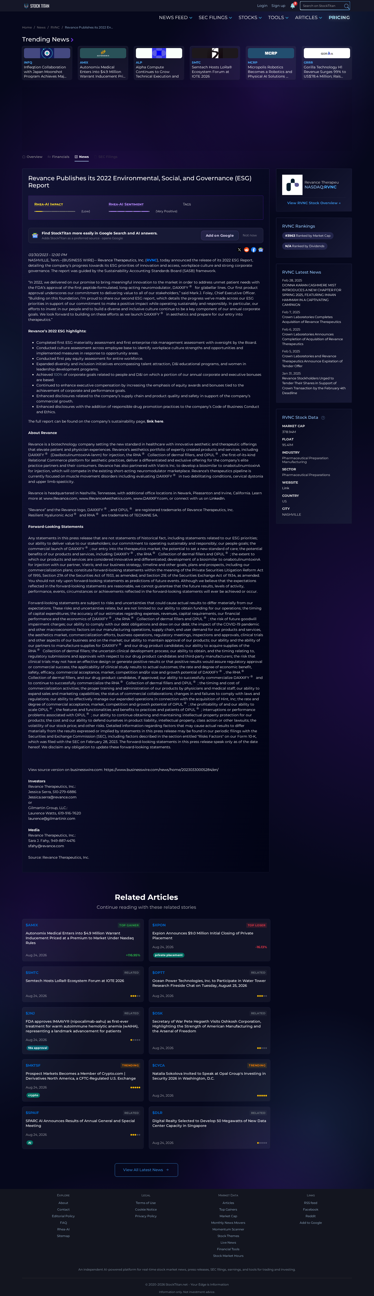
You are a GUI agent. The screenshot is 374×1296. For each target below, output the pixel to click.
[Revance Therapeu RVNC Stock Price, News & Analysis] (292, 185)
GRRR (308, 62)
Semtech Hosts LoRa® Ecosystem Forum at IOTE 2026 (212, 72)
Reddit (311, 1216)
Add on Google (220, 235)
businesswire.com (86, 769)
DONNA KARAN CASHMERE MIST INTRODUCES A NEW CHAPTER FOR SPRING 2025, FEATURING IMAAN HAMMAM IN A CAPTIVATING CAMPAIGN (311, 295)
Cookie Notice (146, 1209)
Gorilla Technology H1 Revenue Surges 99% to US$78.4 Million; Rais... (325, 72)
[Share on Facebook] (252, 249)
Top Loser (257, 925)
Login (262, 5)
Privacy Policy (146, 1216)
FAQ (63, 1223)
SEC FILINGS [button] (213, 17)
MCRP (252, 62)
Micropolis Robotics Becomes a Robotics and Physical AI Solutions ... (270, 72)
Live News (228, 1242)
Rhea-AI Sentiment (126, 204)
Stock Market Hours (228, 1256)
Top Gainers (228, 1209)
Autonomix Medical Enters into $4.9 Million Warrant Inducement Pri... (102, 72)
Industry (291, 452)
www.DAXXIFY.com (150, 498)
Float (288, 439)
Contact (63, 1209)
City (286, 509)
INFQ (28, 62)
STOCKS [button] (248, 17)
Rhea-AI (63, 1229)
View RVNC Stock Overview (314, 203)
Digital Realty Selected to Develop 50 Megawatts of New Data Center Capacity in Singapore (209, 1123)
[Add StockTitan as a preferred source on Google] (259, 249)
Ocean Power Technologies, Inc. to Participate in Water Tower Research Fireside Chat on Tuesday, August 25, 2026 (209, 983)
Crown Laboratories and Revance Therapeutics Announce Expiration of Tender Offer (312, 361)
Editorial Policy (63, 1216)
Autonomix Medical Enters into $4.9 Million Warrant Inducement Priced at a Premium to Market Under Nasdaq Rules (80, 938)
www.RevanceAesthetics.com (105, 498)
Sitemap (63, 1236)
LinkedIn (216, 498)
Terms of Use (146, 1203)
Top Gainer (129, 925)
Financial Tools (228, 1249)
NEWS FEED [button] (173, 17)
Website (290, 482)
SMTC (196, 62)
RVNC (152, 260)
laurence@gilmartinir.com (51, 818)
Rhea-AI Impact (48, 204)
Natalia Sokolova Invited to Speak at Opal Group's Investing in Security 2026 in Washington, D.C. (209, 1076)
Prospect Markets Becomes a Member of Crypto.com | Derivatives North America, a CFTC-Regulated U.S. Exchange (81, 1076)
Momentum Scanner (228, 1229)
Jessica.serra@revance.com (52, 797)
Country (290, 496)
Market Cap (293, 426)
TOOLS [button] (276, 17)
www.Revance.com (60, 498)
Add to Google (311, 1223)
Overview (34, 157)
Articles (228, 1203)
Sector (289, 469)
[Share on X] (238, 249)
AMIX (84, 62)
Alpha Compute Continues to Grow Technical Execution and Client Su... (157, 74)
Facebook (310, 1209)
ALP (139, 62)
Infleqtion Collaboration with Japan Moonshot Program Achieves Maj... (45, 72)
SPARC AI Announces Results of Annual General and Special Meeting (80, 1123)
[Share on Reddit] (245, 249)
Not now (250, 235)
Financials (60, 157)
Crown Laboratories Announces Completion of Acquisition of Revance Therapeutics (312, 339)
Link (285, 488)
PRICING (339, 17)
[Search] (346, 6)
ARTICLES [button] (306, 17)
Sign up (278, 5)
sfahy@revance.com (46, 846)
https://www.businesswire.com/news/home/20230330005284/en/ (161, 769)
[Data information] (323, 418)
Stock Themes (228, 1236)
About (63, 1203)
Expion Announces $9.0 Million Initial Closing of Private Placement (202, 935)
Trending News (45, 39)
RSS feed (310, 1203)
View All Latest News (143, 1169)
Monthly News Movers (228, 1223)
